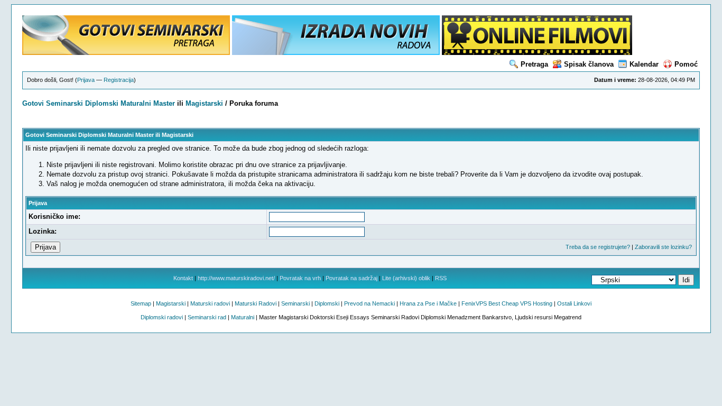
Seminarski (64, 103)
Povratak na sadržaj (351, 278)
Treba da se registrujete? (598, 247)
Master (164, 103)
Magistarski (204, 103)
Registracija (119, 80)
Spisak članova (589, 64)
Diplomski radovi (162, 317)
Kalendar (644, 64)
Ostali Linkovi (574, 303)
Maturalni (136, 103)
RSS (441, 278)
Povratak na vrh (300, 278)
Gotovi (34, 103)
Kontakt (183, 278)
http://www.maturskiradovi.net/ (236, 278)
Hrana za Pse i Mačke (428, 303)
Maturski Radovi (255, 303)
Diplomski (101, 103)
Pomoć (686, 64)
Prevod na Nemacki (369, 303)
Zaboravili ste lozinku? (663, 247)
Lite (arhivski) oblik (406, 278)
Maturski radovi (210, 303)
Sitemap (141, 303)
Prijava (86, 80)
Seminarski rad (207, 317)
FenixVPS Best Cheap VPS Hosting (506, 303)
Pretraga (534, 64)
